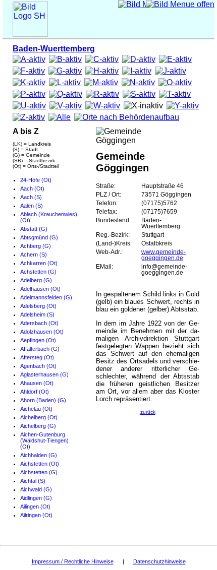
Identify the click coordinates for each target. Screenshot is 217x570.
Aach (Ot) (32, 188)
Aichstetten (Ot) (39, 464)
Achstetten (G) (38, 272)
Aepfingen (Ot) (38, 340)
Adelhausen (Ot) (40, 289)
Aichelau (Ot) (36, 409)
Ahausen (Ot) (36, 383)
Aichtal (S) (32, 481)
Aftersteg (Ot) (37, 357)
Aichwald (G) (36, 489)
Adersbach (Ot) (39, 323)
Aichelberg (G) (38, 426)
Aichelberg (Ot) (39, 417)
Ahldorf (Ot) (34, 392)
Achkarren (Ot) (39, 263)
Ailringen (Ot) (36, 515)
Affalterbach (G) (40, 349)
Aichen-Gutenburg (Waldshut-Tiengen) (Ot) (44, 440)
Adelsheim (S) (37, 314)
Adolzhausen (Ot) (42, 332)
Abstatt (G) (33, 229)
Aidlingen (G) (36, 498)
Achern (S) (33, 254)
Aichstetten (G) (39, 472)
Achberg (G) (35, 246)
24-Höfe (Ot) (35, 180)
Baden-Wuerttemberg (54, 48)
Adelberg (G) (36, 280)
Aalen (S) (31, 206)
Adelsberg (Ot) (38, 306)
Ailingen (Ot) (35, 506)
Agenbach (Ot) (38, 366)
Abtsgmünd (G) (39, 237)
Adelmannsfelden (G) (46, 297)
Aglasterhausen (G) (44, 374)
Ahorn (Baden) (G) (43, 400)
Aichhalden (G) (38, 455)
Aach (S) (31, 197)
